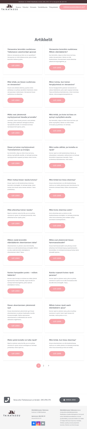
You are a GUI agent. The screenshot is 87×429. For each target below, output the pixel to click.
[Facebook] (34, 423)
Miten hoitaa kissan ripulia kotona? (22, 180)
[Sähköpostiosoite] (43, 423)
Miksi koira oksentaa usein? (60, 210)
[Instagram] (38, 423)
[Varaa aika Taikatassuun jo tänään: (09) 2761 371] (8, 399)
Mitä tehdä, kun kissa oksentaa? (62, 340)
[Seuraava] (48, 365)
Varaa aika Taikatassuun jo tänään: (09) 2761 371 (32, 400)
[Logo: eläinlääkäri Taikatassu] (9, 7)
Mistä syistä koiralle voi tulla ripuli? (22, 340)
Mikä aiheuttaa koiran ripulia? (20, 210)
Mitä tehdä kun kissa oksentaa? (62, 180)
